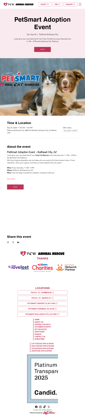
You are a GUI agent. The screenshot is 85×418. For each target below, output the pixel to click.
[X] (48, 366)
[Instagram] (40, 366)
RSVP (42, 49)
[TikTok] (44, 366)
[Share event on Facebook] (8, 242)
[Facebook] (36, 366)
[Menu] (80, 4)
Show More (11, 179)
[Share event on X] (13, 242)
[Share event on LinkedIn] (18, 242)
